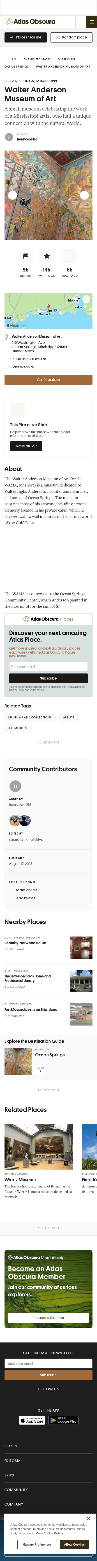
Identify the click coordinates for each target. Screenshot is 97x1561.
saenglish (17, 839)
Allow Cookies (74, 1544)
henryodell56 (27, 139)
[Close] (89, 1518)
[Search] (80, 22)
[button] (25, 256)
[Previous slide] (12, 195)
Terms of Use (37, 690)
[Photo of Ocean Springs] (18, 1061)
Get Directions (48, 380)
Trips (9, 1475)
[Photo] (81, 948)
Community (16, 1490)
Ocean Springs (50, 1055)
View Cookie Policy (49, 1533)
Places (11, 1446)
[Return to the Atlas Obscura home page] (31, 22)
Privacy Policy (16, 690)
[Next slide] (84, 195)
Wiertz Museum (20, 1179)
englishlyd (35, 839)
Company (14, 1504)
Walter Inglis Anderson (25, 492)
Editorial (14, 1461)
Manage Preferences (37, 1544)
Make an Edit (26, 446)
